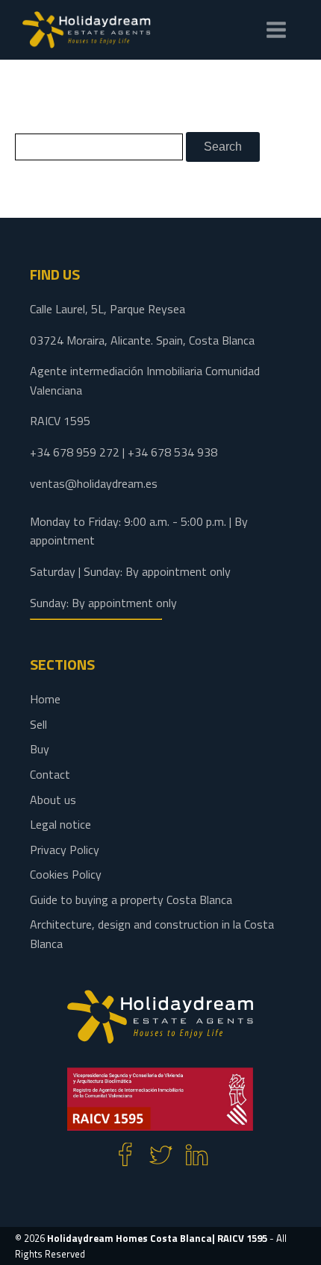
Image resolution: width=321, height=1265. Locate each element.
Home (45, 699)
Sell (38, 724)
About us (53, 800)
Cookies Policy (66, 874)
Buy (39, 749)
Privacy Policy (64, 849)
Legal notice (60, 824)
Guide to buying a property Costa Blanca (131, 899)
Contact (50, 774)
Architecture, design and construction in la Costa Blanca (152, 933)
